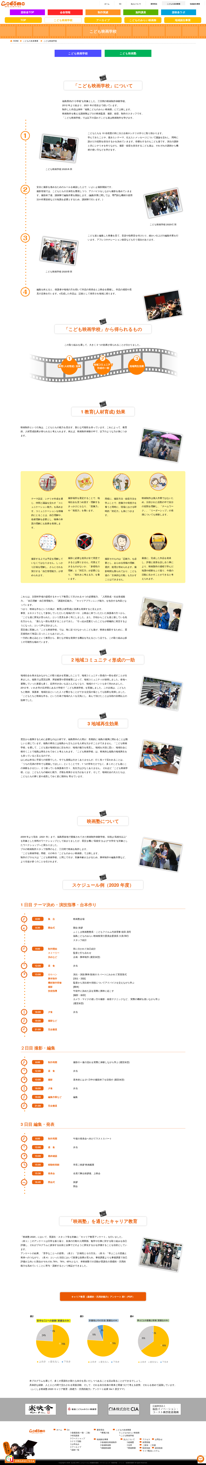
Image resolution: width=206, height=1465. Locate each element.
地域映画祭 (106, 1445)
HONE (16, 40)
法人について (129, 1439)
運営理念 (100, 1429)
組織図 (131, 1442)
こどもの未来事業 (30, 40)
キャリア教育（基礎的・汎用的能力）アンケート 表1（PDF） (103, 1296)
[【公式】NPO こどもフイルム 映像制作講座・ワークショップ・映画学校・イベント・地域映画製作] (13, 7)
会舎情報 (65, 12)
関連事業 (132, 1448)
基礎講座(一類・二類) (81, 1432)
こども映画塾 (128, 53)
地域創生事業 (102, 1439)
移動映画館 (106, 1448)
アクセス (146, 1439)
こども (63, 20)
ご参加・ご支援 (149, 1445)
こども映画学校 (78, 53)
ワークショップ (78, 1438)
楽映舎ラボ (178, 12)
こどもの (142, 20)
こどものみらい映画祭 (130, 1432)
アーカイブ (103, 20)
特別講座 (75, 1435)
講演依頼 (158, 1448)
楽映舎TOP (27, 12)
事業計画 (105, 1432)
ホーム (59, 1429)
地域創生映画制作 (109, 1442)
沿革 (130, 1445)
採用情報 (146, 1442)
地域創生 (183, 20)
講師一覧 (75, 1449)
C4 (68, 1429)
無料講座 (141, 12)
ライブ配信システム (151, 1450)
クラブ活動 (76, 1441)
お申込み (75, 1444)
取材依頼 (146, 1448)
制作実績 (103, 12)
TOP (23, 20)
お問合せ (158, 1439)
